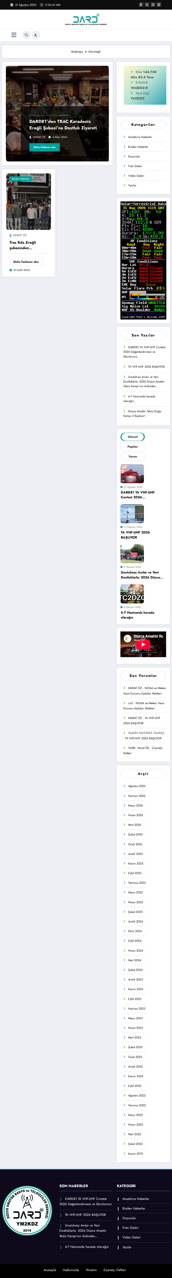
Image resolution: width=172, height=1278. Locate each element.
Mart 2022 (134, 1134)
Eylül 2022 (134, 1086)
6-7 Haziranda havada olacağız (139, 398)
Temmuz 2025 (137, 883)
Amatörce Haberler (140, 137)
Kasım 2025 (135, 863)
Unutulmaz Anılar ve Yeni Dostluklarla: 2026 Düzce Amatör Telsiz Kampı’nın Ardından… (143, 381)
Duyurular (134, 156)
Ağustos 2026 (137, 786)
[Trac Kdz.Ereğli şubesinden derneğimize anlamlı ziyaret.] (28, 201)
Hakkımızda (71, 1270)
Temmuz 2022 (137, 1105)
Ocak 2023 (135, 1057)
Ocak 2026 (135, 844)
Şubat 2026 (135, 834)
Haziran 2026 (136, 796)
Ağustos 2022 (137, 1095)
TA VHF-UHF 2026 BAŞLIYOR (146, 367)
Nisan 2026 (135, 815)
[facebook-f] (141, 4)
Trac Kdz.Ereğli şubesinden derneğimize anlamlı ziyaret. (26, 246)
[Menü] (14, 35)
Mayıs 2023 (135, 1018)
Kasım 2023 (135, 989)
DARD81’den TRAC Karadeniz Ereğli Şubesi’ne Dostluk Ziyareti (63, 124)
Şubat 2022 (135, 1144)
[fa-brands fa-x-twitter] (147, 4)
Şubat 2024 (135, 970)
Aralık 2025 (135, 854)
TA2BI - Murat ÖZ (138, 748)
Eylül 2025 (134, 873)
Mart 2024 (134, 960)
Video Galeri (136, 176)
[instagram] (153, 4)
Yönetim (91, 1270)
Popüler (133, 446)
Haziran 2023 (136, 1008)
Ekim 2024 (135, 931)
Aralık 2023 (135, 979)
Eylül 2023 (134, 999)
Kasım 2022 (135, 1076)
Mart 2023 (134, 1037)
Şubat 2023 (135, 1047)
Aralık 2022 (135, 1066)
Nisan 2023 (135, 1028)
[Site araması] (26, 35)
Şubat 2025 (135, 912)
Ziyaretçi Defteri (114, 1270)
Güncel (133, 437)
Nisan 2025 (135, 902)
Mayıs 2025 (135, 892)
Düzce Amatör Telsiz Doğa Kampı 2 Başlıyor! (142, 413)
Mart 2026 (134, 825)
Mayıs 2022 (135, 1115)
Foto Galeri (51, 115)
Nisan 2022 (135, 1124)
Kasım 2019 (135, 1154)
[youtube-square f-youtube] (159, 4)
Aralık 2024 (135, 921)
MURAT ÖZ (39, 137)
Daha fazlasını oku (45, 147)
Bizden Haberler (37, 115)
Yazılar (132, 185)
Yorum (133, 456)
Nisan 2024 (135, 950)
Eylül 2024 (134, 941)
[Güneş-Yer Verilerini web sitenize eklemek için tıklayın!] (143, 260)
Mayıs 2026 (135, 805)
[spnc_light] (36, 35)
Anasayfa (50, 1270)
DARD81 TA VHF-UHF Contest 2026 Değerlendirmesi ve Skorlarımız (144, 352)
